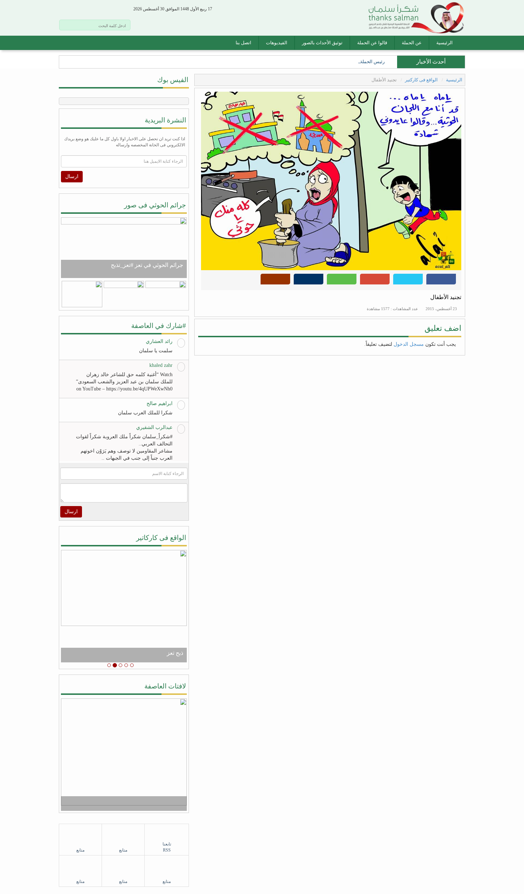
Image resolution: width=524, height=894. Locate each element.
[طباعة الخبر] (308, 281)
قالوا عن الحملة (372, 42)
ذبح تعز (175, 653)
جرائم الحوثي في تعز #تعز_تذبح (147, 265)
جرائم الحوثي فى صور (155, 205)
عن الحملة (412, 42)
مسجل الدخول (409, 344)
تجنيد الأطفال (445, 297)
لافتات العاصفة (165, 686)
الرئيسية (444, 42)
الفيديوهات (276, 42)
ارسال (71, 176)
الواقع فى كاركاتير (161, 537)
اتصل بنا (243, 42)
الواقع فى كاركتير (422, 79)
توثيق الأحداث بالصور (322, 42)
